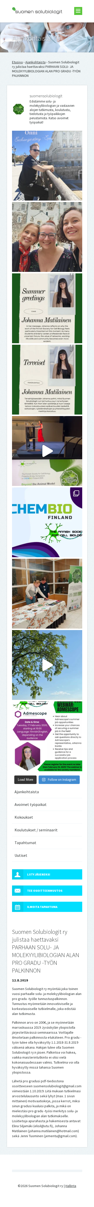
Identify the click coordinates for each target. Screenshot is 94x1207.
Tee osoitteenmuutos (44, 890)
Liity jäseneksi (38, 874)
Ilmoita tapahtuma (42, 907)
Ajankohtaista (35, 62)
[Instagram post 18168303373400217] (47, 665)
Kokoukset (24, 817)
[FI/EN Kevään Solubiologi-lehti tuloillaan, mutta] (47, 237)
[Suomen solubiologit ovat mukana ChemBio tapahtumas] (47, 522)
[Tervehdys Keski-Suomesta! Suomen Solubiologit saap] (47, 594)
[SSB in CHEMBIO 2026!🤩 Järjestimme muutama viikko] (47, 451)
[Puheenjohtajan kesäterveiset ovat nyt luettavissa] (47, 380)
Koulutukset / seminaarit (36, 829)
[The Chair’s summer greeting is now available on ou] (47, 308)
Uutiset (21, 855)
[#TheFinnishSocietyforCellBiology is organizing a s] (47, 736)
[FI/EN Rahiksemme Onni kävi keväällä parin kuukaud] (47, 166)
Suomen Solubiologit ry (29, 24)
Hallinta (70, 1186)
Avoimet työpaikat (31, 804)
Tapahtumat (25, 842)
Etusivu (17, 62)
